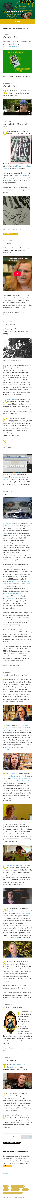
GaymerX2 (6, 314)
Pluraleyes (6, 479)
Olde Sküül (8, 180)
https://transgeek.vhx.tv (11, 46)
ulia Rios (8, 725)
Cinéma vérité (10, 598)
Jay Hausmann (9, 1060)
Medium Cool (19, 596)
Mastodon (6, 1173)
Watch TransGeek (11, 37)
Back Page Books (24, 781)
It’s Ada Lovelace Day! (12, 1007)
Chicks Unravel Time (20, 778)
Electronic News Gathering (12, 593)
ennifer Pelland (11, 774)
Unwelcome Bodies (20, 776)
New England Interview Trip (15, 675)
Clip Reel (7, 243)
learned (8, 523)
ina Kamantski (12, 865)
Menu (18, 21)
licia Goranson (12, 399)
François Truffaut (14, 581)
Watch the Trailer (10, 86)
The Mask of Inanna (23, 913)
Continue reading (11, 234)
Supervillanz (11, 911)
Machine (11, 776)
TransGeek (15, 11)
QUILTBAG (6, 750)
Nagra (5, 494)
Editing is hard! (9, 324)
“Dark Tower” (22, 175)
